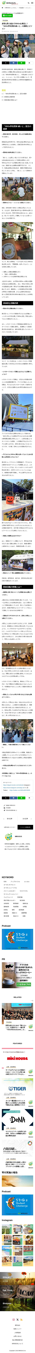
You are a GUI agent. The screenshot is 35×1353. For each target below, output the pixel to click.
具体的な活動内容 (9, 97)
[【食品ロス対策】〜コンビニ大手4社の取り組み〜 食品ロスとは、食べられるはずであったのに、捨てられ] (28, 1251)
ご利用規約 (17, 1332)
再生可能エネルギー (9, 900)
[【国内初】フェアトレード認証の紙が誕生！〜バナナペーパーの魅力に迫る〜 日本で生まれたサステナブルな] (28, 1229)
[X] (18, 1320)
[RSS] (21, 1320)
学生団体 (8, 807)
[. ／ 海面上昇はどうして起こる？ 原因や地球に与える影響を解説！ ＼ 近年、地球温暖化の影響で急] (7, 1251)
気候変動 (15, 906)
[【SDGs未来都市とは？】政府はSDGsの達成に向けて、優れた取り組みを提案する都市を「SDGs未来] (28, 1261)
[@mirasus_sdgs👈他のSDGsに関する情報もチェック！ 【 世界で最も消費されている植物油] (7, 1229)
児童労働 (19, 897)
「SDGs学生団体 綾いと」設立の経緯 (15, 93)
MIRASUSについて (17, 1343)
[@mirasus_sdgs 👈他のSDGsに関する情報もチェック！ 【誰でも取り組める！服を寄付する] (17, 1229)
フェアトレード (8, 897)
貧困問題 (24, 913)
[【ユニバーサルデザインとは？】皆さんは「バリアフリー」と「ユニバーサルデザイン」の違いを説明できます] (17, 1261)
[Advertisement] (17, 113)
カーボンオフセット (9, 884)
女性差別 (6, 903)
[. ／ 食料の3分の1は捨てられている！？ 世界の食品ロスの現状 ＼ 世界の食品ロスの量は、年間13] (7, 1261)
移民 (13, 910)
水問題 (25, 906)
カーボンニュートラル (10, 888)
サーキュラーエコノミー (11, 894)
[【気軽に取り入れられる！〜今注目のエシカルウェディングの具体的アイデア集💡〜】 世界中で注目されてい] (7, 1240)
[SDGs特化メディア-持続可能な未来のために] (10, 3)
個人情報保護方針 (17, 1340)
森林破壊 (6, 906)
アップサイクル (15, 881)
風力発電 (6, 916)
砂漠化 (6, 910)
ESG (5, 881)
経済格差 (21, 910)
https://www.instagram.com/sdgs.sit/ (13, 787)
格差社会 (25, 903)
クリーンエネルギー (9, 891)
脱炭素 (6, 913)
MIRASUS (12, 805)
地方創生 (22, 900)
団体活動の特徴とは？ (10, 100)
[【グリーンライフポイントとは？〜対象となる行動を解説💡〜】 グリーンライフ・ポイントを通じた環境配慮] (17, 1240)
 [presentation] (32, 1000)
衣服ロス (14, 913)
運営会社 (17, 1325)
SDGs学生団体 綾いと (11, 810)
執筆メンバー (17, 1329)
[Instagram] (14, 1320)
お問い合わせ (17, 1336)
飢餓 (24, 916)
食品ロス (15, 916)
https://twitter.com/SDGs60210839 (20, 790)
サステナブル (24, 891)
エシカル (26, 881)
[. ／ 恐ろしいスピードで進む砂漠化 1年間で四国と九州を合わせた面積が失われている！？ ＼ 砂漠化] (17, 1251)
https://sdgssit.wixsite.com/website (13, 785)
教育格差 (15, 903)
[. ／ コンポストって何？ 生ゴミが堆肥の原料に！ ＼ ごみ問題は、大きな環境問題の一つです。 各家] (28, 1240)
